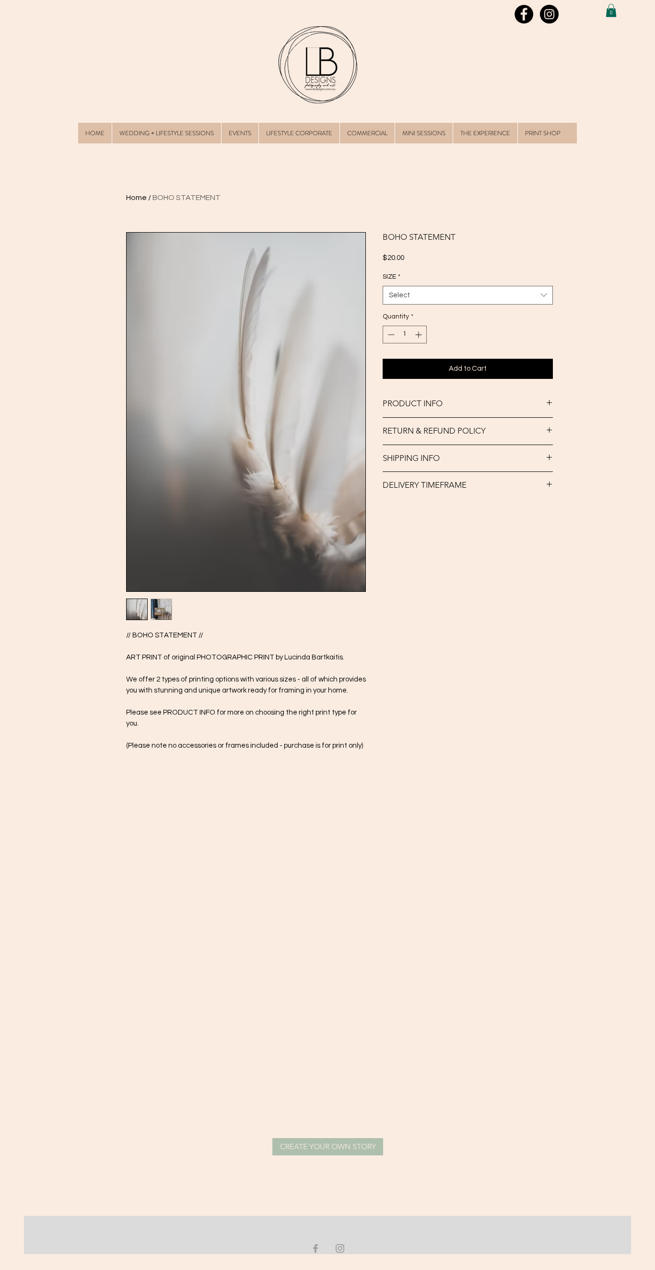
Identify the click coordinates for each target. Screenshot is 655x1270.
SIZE (391, 276)
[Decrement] (390, 334)
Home (136, 197)
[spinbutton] (404, 334)
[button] (611, 10)
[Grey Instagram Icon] (340, 1248)
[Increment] (419, 334)
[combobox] (468, 295)
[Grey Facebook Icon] (315, 1248)
